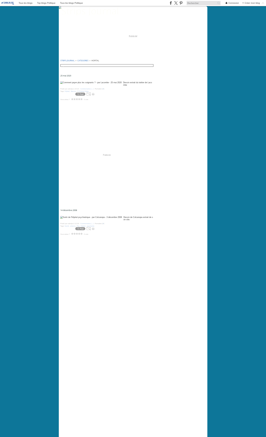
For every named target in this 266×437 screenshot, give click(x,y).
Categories (83, 60)
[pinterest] (181, 3)
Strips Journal (67, 60)
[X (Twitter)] (176, 3)
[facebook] (171, 3)
